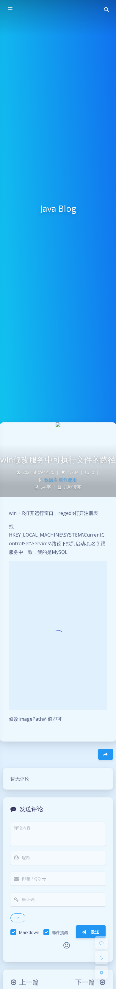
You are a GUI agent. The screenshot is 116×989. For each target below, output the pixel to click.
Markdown (29, 932)
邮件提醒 (60, 932)
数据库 (51, 479)
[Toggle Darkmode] (101, 957)
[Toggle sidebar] (10, 9)
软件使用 (68, 479)
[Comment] (101, 942)
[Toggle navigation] (106, 9)
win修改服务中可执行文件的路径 (58, 459)
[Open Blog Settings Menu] (101, 972)
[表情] (66, 945)
